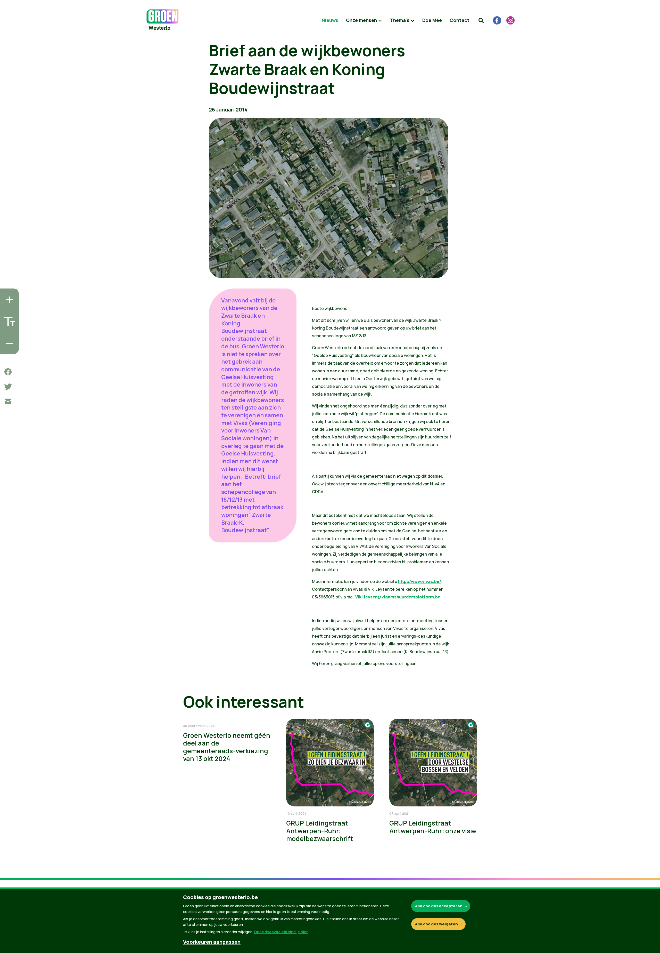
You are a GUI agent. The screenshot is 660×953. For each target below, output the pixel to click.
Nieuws (330, 20)
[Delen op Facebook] (8, 371)
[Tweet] (8, 386)
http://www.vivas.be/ (419, 581)
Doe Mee (432, 20)
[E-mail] (8, 401)
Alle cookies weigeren (436, 924)
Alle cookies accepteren (439, 906)
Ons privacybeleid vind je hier (281, 931)
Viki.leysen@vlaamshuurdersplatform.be (397, 597)
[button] (481, 20)
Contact (459, 20)
